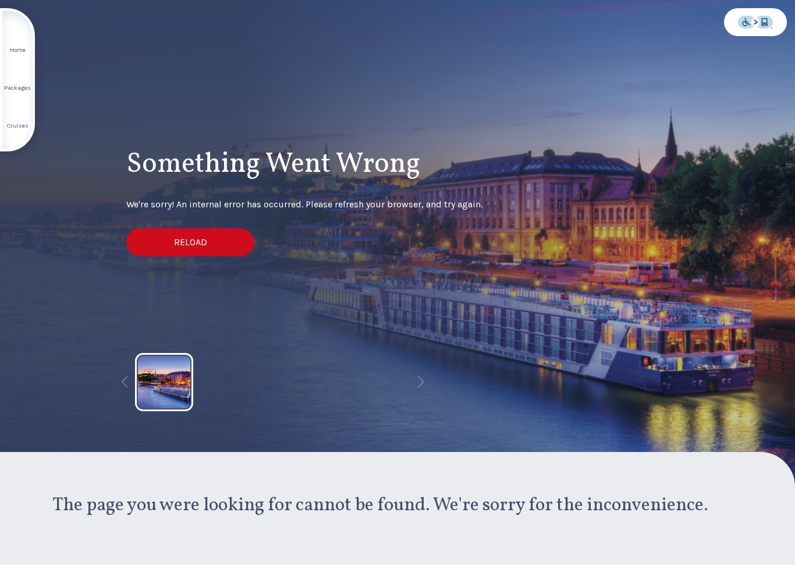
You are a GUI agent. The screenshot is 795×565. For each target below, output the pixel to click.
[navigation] (17, 79)
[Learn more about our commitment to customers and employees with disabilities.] (755, 22)
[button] (190, 242)
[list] (272, 382)
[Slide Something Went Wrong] (164, 382)
